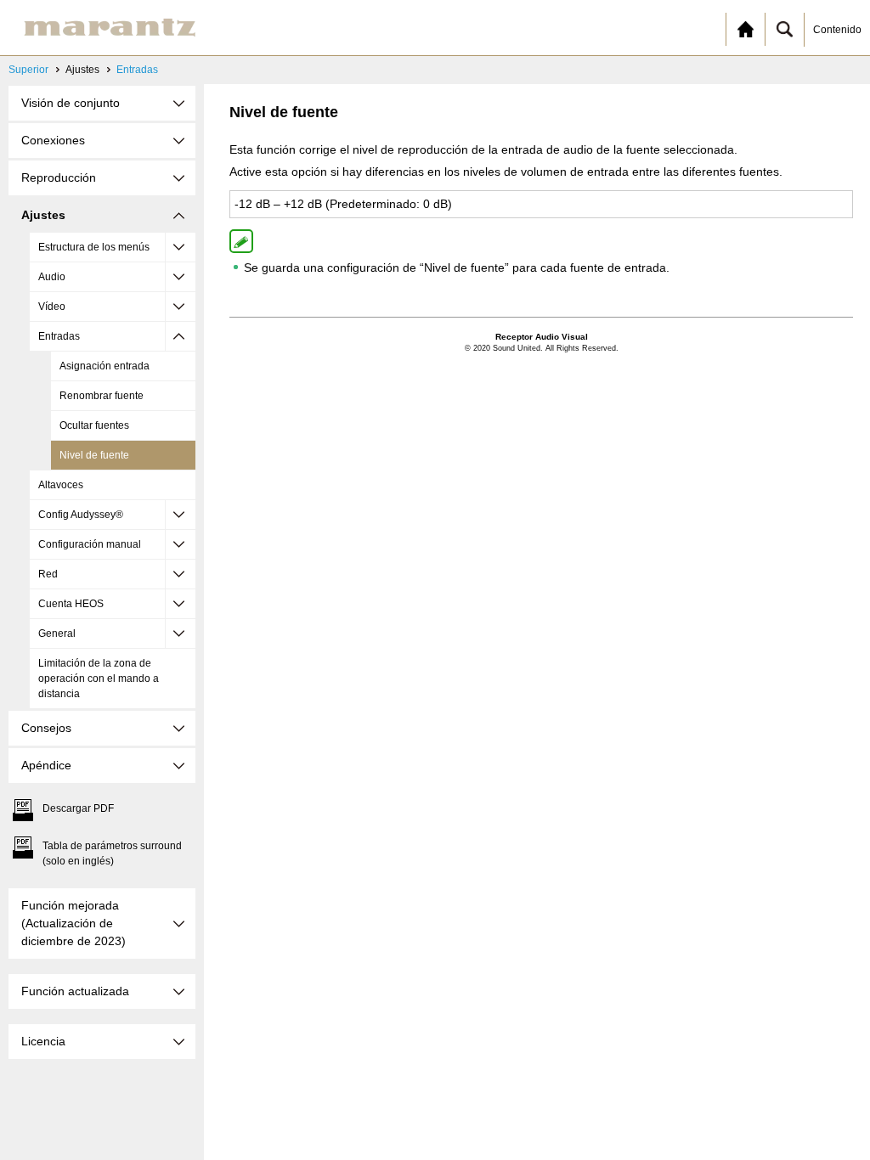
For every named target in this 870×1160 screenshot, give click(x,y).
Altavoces (60, 485)
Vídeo (51, 307)
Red (48, 574)
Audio (51, 277)
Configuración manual (89, 544)
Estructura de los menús (94, 247)
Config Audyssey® (80, 515)
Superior (28, 70)
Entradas (137, 70)
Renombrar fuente (101, 396)
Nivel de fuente (94, 455)
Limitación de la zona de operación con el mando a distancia (98, 678)
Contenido (837, 30)
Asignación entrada (104, 366)
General (57, 633)
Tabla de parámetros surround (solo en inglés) (112, 853)
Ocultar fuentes (94, 425)
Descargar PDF (78, 808)
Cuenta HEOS (71, 604)
